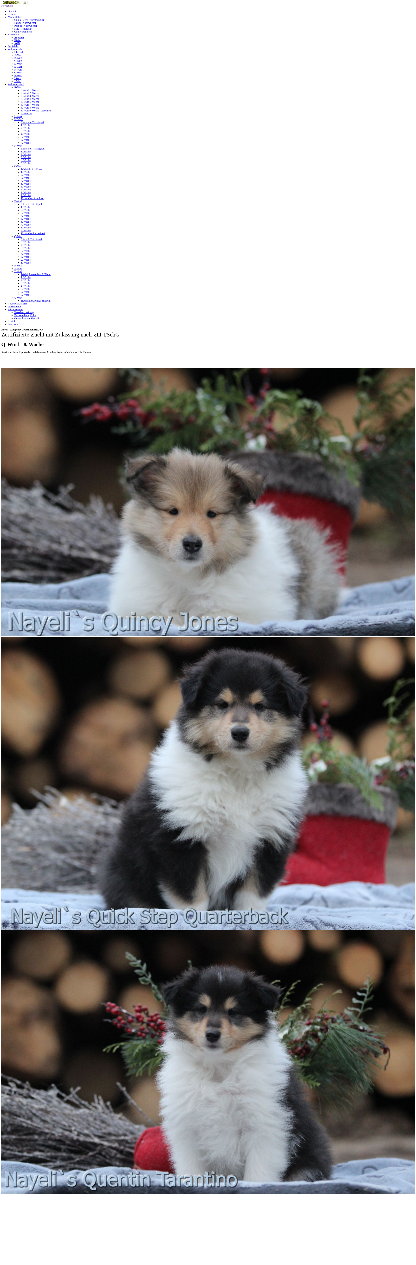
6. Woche (26, 139)
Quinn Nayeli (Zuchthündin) (29, 20)
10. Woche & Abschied (33, 233)
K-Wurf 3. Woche (30, 96)
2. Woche (26, 128)
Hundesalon (14, 34)
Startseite (12, 11)
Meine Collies (15, 17)
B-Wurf (18, 58)
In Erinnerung (15, 306)
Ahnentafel (26, 113)
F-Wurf (18, 69)
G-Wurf (18, 72)
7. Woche (26, 142)
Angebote (19, 37)
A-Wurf (18, 55)
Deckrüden (13, 46)
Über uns (12, 14)
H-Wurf (18, 75)
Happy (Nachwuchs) (25, 22)
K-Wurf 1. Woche (30, 90)
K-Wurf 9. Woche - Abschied (36, 110)
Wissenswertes (15, 309)
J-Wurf (17, 81)
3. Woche (26, 131)
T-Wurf (18, 271)
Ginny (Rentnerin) (23, 31)
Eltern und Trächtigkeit (32, 122)
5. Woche (26, 137)
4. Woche (26, 134)
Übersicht (19, 52)
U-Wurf (18, 297)
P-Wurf (18, 201)
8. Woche (26, 192)
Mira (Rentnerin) (23, 28)
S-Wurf (18, 268)
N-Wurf (18, 145)
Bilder (17, 40)
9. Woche (26, 195)
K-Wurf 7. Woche (30, 104)
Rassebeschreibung (24, 312)
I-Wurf (17, 78)
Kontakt (12, 321)
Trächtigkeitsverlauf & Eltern (36, 274)
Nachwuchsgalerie (17, 303)
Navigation (7, 5)
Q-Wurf (18, 236)
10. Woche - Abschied (32, 198)
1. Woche (26, 125)
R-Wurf (18, 265)
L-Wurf (18, 116)
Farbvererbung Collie (25, 315)
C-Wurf (18, 60)
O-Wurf (18, 166)
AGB (17, 43)
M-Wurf (18, 119)
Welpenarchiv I (15, 49)
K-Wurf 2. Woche (30, 93)
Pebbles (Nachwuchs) (25, 25)
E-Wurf (18, 66)
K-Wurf (18, 87)
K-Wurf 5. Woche (30, 101)
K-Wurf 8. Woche (30, 107)
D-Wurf (18, 63)
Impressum (13, 324)
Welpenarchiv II (16, 84)
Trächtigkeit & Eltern (31, 169)
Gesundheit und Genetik (26, 318)
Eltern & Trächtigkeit (31, 204)
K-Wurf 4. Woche (30, 98)
